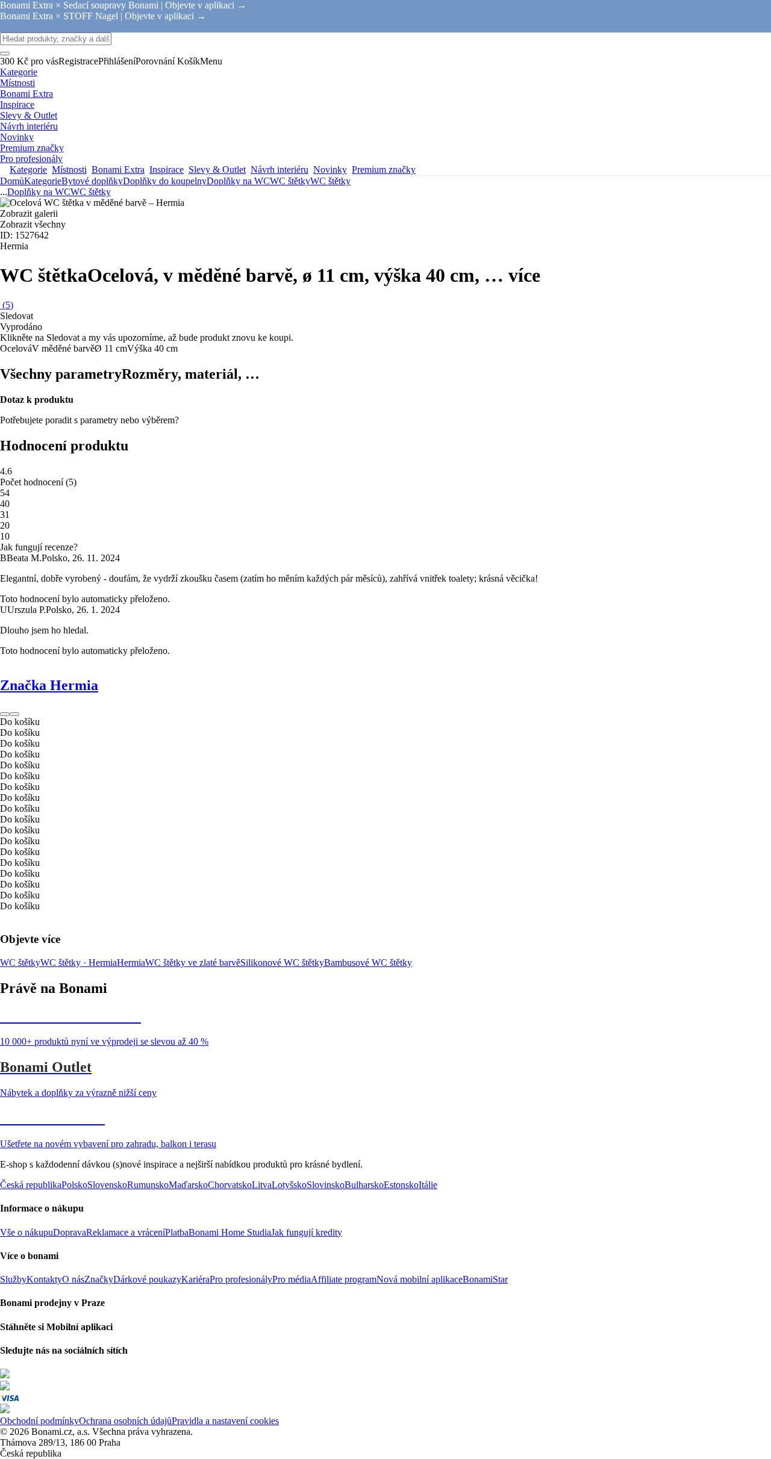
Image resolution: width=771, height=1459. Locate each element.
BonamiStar (485, 1279)
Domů (12, 181)
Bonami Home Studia (230, 1232)
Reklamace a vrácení (125, 1232)
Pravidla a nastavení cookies (225, 1421)
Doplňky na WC (238, 181)
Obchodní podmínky (39, 1421)
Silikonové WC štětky (282, 962)
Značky (98, 1279)
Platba (177, 1232)
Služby (13, 1279)
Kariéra (195, 1279)
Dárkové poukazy (147, 1279)
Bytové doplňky (92, 181)
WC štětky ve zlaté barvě (192, 962)
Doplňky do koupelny (165, 181)
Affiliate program (343, 1279)
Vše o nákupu (26, 1232)
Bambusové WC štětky (368, 962)
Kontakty (44, 1279)
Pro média (291, 1279)
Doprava (69, 1232)
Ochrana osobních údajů (125, 1421)
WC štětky (330, 181)
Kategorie (42, 181)
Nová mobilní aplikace (419, 1279)
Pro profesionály (241, 1279)
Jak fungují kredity (306, 1232)
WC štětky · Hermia (78, 962)
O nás (73, 1279)
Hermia (131, 962)
